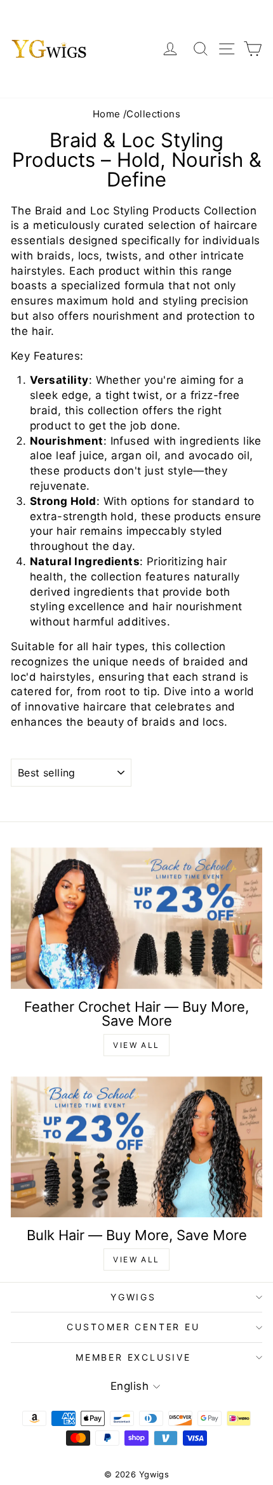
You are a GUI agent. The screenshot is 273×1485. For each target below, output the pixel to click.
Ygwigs (133, 1297)
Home (107, 114)
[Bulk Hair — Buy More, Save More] (136, 1147)
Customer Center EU (133, 1326)
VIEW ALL (136, 1045)
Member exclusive (133, 1357)
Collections (153, 114)
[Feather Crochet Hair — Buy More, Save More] (136, 918)
